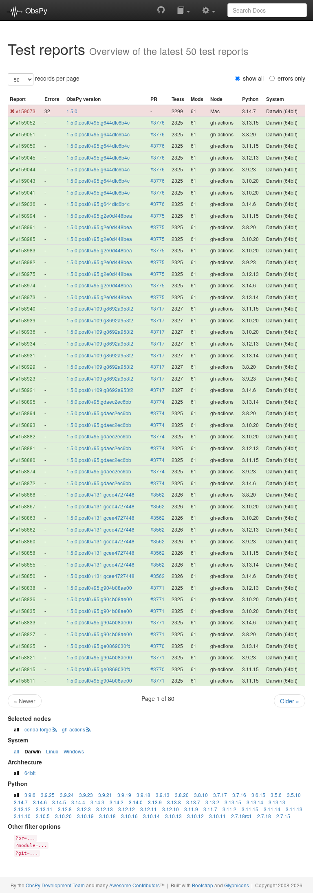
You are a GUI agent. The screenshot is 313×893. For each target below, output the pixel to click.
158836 (25, 598)
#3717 (157, 308)
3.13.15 (233, 802)
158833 (25, 622)
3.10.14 (151, 815)
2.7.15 (283, 815)
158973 (25, 296)
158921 (25, 389)
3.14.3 (97, 802)
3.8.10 (201, 794)
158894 (25, 412)
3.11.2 (229, 808)
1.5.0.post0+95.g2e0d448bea (99, 215)
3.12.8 (65, 808)
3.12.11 (148, 808)
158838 (25, 587)
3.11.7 (210, 808)
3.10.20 (63, 815)
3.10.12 (195, 815)
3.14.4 (78, 802)
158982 (25, 261)
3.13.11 (44, 808)
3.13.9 (155, 802)
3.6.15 (258, 794)
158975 (25, 273)
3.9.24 (67, 794)
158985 (25, 238)
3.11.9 (191, 808)
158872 (25, 482)
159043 (25, 180)
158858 (25, 552)
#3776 (157, 122)
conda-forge (37, 729)
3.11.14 (272, 808)
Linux (52, 751)
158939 (25, 320)
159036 (25, 203)
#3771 (157, 587)
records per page (57, 78)
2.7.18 (264, 815)
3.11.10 (22, 815)
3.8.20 (182, 794)
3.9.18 (143, 794)
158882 (25, 436)
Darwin (32, 751)
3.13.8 (174, 802)
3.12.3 (84, 808)
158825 (25, 645)
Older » (289, 701)
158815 (25, 668)
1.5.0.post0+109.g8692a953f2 (99, 308)
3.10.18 (107, 815)
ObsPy (35, 10)
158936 (25, 331)
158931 (25, 355)
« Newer (24, 701)
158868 (25, 494)
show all (253, 78)
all (16, 729)
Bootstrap (202, 885)
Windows (74, 751)
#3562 (157, 494)
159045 (25, 157)
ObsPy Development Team (55, 885)
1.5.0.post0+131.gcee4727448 (100, 494)
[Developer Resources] (208, 10)
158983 (25, 250)
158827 (25, 633)
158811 (25, 680)
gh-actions (73, 729)
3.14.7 (21, 802)
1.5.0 (71, 110)
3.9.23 (86, 794)
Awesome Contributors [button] (134, 885)
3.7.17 (220, 794)
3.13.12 (22, 808)
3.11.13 (294, 808)
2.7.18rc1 (241, 815)
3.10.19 (85, 815)
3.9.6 (29, 794)
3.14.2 (116, 802)
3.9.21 (105, 794)
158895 (25, 401)
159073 (25, 110)
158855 (25, 564)
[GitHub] (161, 9)
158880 (25, 459)
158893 (25, 424)
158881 (25, 447)
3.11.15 (250, 808)
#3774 (157, 401)
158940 (25, 308)
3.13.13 (277, 802)
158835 (25, 610)
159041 (25, 192)
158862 (25, 529)
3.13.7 (193, 802)
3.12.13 (104, 808)
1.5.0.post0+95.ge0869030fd (98, 645)
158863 (25, 517)
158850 (25, 575)
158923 (25, 378)
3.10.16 (129, 815)
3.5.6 (276, 794)
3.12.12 (126, 808)
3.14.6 (40, 802)
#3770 (157, 645)
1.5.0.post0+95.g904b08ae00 (99, 587)
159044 (25, 169)
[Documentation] (183, 10)
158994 (25, 215)
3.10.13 (173, 815)
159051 (25, 134)
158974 (25, 285)
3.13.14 (255, 802)
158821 (25, 657)
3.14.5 (59, 802)
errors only (291, 78)
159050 (25, 145)
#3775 (157, 215)
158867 (25, 506)
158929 (25, 366)
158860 (25, 541)
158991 (25, 226)
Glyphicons (236, 885)
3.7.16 (239, 794)
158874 (25, 471)
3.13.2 (212, 802)
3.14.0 (136, 802)
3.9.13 (163, 794)
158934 (25, 343)
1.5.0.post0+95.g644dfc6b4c (98, 122)
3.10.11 (217, 815)
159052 (25, 122)
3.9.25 (48, 794)
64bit (29, 772)
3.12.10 (170, 808)
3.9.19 (124, 794)
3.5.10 (294, 794)
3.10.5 (43, 815)
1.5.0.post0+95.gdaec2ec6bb (98, 401)
